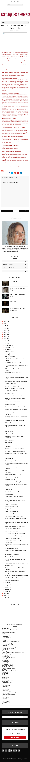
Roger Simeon (5, 672)
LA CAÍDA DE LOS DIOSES (11, 391)
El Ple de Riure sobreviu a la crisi (13, 474)
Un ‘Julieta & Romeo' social (11, 548)
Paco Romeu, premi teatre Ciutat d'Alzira (15, 533)
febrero (7, 589)
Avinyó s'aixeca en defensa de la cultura (14, 516)
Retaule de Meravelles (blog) (9, 670)
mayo (7, 584)
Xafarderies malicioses (10, 479)
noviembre (8, 347)
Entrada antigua (24, 211)
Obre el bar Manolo (9, 514)
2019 (5, 328)
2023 (5, 321)
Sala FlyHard (5, 676)
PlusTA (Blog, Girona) (7, 666)
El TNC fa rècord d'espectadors (12, 423)
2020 (5, 327)
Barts (3, 631)
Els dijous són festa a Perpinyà (12, 509)
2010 (5, 593)
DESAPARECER (8, 442)
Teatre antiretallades (10, 404)
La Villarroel (5, 660)
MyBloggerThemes (22, 758)
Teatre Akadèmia (6, 685)
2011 (5, 344)
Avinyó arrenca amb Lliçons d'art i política (15, 536)
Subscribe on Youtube (9, 267)
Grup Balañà (5, 653)
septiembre (8, 351)
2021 (5, 325)
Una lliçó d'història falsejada (11, 506)
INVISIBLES (13, 302)
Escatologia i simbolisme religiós (12, 538)
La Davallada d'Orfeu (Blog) (8, 657)
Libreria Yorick (5, 661)
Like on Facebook (8, 264)
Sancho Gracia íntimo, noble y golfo (13, 395)
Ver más (16, 251)
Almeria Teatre (5, 628)
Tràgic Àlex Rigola (9, 393)
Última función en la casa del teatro (13, 491)
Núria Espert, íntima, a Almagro (12, 386)
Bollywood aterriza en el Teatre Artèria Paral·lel (16, 563)
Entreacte (4, 645)
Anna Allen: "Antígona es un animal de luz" (15, 451)
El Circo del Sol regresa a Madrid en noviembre (16, 575)
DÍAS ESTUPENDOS (10, 356)
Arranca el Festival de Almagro (12, 580)
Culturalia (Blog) (6, 636)
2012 (5, 342)
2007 (5, 599)
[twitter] (15, 1)
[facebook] (11, 1)
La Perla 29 (5, 659)
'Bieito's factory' (9, 556)
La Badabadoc (5, 656)
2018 (5, 330)
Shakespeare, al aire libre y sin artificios (14, 448)
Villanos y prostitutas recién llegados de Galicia (16, 406)
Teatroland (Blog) (6, 700)
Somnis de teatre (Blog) (8, 680)
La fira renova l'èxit (9, 434)
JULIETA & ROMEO (9, 440)
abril (6, 586)
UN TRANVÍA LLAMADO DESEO (13, 362)
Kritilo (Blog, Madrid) (7, 655)
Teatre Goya (5, 686)
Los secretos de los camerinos (12, 554)
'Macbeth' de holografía (10, 383)
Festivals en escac (9, 565)
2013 (5, 340)
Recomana (4, 669)
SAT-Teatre (4, 678)
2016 (5, 334)
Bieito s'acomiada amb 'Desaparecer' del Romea (16, 577)
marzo (7, 587)
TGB (3, 704)
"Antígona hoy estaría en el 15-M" (13, 372)
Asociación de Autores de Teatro (10, 629)
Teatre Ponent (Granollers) (8, 694)
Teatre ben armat (9, 494)
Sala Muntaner (5, 677)
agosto (7, 353)
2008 (5, 597)
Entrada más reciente (7, 211)
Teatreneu (4, 698)
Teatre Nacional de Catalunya (9, 692)
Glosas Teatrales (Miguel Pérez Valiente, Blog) (13, 652)
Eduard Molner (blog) (7, 637)
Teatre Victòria (5, 697)
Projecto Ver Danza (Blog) (8, 668)
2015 (5, 336)
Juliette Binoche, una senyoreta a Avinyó (15, 526)
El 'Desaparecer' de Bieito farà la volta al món (16, 453)
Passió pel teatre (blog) (7, 665)
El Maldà (4, 640)
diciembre (8, 345)
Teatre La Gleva (6, 688)
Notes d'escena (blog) (7, 664)
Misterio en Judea (9, 456)
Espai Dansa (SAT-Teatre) (8, 648)
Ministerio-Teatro (6, 663)
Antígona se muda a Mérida (11, 531)
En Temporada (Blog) (7, 643)
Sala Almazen (5, 673)
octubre (7, 349)
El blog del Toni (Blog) (7, 639)
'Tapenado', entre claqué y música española (15, 477)
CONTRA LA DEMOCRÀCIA (11, 511)
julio (6, 354)
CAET (3, 633)
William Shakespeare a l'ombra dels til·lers (15, 429)
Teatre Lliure (5, 690)
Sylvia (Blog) (5, 681)
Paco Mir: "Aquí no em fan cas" (12, 528)
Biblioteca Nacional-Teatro (8, 632)
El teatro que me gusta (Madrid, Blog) (11, 641)
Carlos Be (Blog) (6, 635)
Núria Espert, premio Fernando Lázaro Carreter (16, 461)
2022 (5, 323)
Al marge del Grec (9, 458)
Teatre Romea (5, 696)
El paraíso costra (9, 431)
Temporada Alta (6, 702)
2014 (5, 338)
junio (6, 582)
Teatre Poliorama (6, 693)
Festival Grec (5, 649)
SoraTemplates (12, 758)
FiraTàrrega (5, 651)
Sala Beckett (5, 674)
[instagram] (18, 1)
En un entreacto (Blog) (7, 644)
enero (7, 591)
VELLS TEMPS (14, 281)
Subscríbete (15, 737)
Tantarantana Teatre (7, 682)
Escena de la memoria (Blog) (9, 647)
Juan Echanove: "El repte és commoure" (14, 420)
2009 (5, 595)
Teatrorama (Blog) (6, 701)
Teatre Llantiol (5, 689)
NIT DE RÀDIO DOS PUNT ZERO (13, 402)
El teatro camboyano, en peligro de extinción (16, 381)
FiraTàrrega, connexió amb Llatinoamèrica (15, 388)
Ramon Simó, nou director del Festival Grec (15, 375)
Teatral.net (4, 684)
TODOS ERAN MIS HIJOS (11, 504)
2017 (5, 332)
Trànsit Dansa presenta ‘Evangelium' (13, 482)
